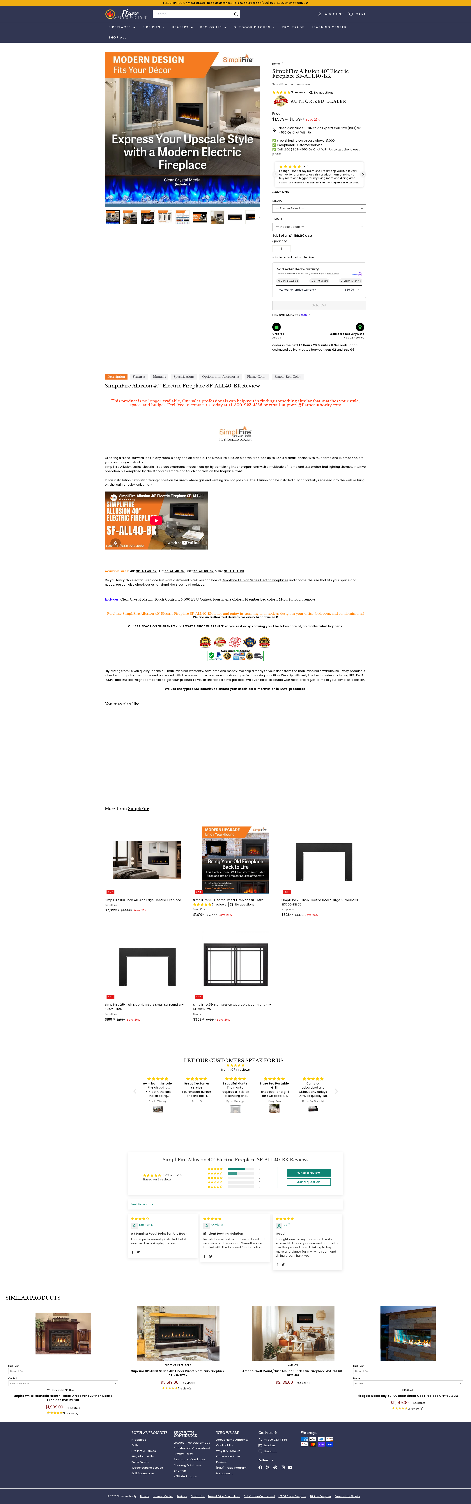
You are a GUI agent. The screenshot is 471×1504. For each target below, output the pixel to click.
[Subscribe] (294, 764)
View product (63, 1337)
